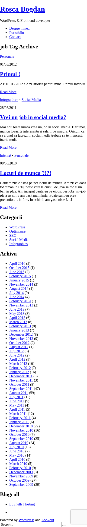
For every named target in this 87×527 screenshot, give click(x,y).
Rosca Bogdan (22, 9)
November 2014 (21, 284)
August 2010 (18, 443)
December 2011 (20, 376)
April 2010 (17, 459)
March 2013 (18, 322)
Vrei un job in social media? (33, 117)
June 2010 (16, 451)
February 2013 (20, 326)
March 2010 (18, 464)
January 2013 (19, 330)
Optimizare (17, 231)
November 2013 (21, 305)
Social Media (31, 100)
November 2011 (21, 380)
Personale (7, 56)
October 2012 (19, 343)
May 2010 (16, 455)
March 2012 (18, 364)
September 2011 (21, 389)
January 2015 (19, 280)
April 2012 (17, 359)
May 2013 (16, 314)
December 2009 (21, 472)
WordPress (17, 227)
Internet (5, 155)
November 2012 (21, 339)
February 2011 (20, 418)
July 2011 (16, 397)
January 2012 (19, 372)
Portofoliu (16, 33)
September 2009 (21, 484)
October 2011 (19, 384)
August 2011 (18, 393)
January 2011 (19, 422)
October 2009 (19, 480)
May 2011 (16, 405)
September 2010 (21, 439)
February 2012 (20, 368)
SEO (12, 235)
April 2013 (17, 318)
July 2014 (16, 293)
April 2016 (17, 263)
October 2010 (19, 434)
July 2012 (16, 351)
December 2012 (21, 334)
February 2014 (20, 301)
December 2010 (21, 426)
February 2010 (20, 468)
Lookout (48, 520)
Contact (15, 37)
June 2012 (16, 355)
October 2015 (19, 268)
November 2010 (21, 430)
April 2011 (17, 409)
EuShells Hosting (22, 504)
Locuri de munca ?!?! (25, 173)
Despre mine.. (19, 28)
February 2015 (20, 276)
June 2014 (16, 297)
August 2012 (18, 347)
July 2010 (16, 447)
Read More (8, 92)
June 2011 (16, 401)
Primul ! (10, 74)
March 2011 (18, 414)
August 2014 (18, 288)
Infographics (9, 100)
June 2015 (16, 272)
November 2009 (21, 476)
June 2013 (16, 309)
